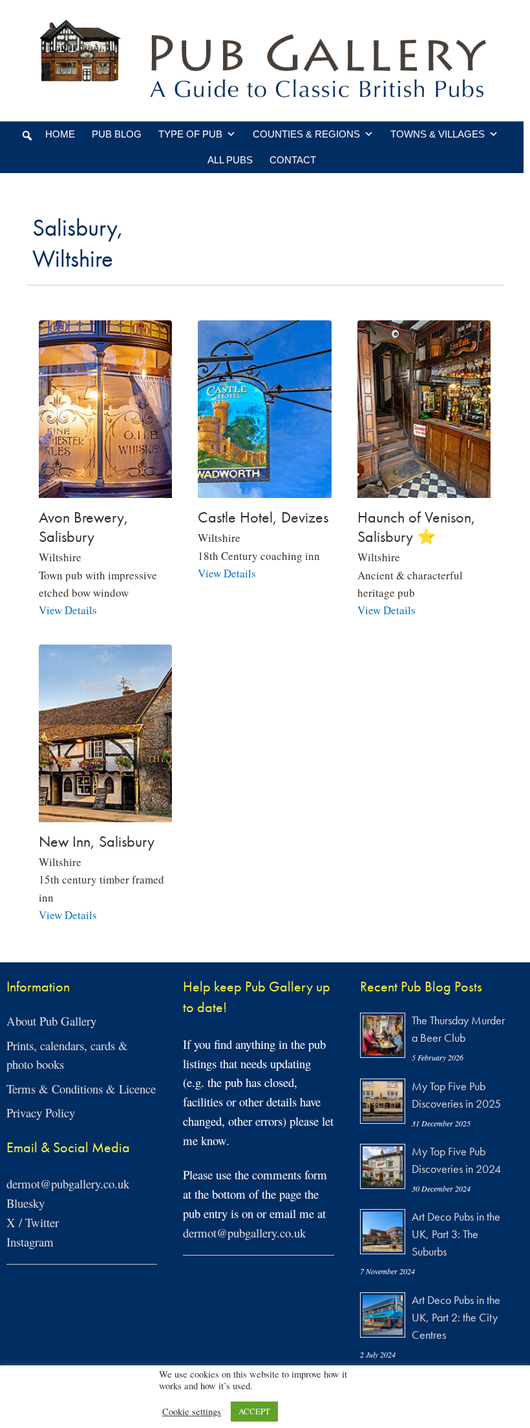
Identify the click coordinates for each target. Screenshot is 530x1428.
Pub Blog (117, 134)
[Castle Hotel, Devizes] (264, 489)
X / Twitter (32, 1222)
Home (60, 134)
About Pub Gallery (51, 1021)
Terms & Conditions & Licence (81, 1089)
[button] (27, 135)
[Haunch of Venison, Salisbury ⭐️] (424, 489)
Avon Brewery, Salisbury (84, 527)
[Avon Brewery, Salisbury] (105, 489)
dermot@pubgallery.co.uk (67, 1183)
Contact (293, 159)
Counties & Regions (306, 134)
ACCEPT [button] (254, 1411)
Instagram (30, 1242)
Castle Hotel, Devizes (263, 517)
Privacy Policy (40, 1112)
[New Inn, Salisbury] (105, 813)
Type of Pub (190, 134)
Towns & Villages (437, 134)
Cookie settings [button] (191, 1412)
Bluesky (25, 1203)
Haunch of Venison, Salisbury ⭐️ (416, 527)
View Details (68, 610)
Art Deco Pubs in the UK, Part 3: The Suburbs (456, 1234)
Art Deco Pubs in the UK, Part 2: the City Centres (456, 1317)
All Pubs (230, 159)
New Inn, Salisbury (96, 841)
